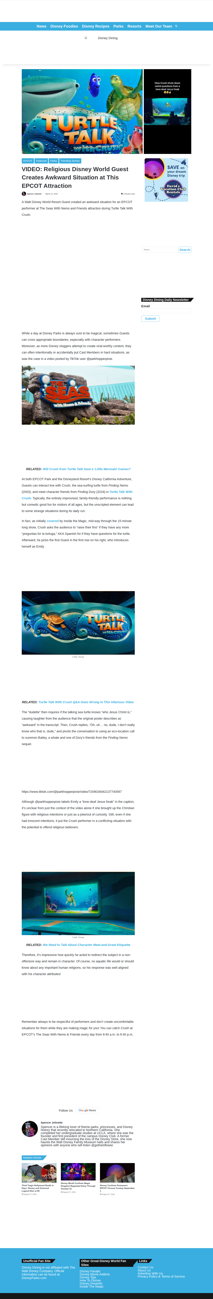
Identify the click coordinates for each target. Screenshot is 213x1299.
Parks (118, 26)
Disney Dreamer (91, 1283)
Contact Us (145, 1267)
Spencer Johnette (34, 194)
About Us (144, 1270)
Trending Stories (70, 160)
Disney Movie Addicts (95, 1274)
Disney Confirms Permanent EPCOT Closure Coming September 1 (117, 1188)
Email (145, 306)
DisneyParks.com (34, 1278)
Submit (150, 318)
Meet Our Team (158, 26)
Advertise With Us (150, 1273)
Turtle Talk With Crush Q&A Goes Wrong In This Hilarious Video (87, 702)
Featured (41, 160)
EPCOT (27, 160)
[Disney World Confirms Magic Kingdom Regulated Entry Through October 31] (78, 1171)
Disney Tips (88, 1277)
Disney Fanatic (90, 1271)
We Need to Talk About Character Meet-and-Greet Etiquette (86, 945)
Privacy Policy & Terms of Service (161, 1276)
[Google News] (87, 1110)
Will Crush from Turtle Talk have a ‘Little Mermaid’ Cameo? (87, 469)
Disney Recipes (95, 26)
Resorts (134, 26)
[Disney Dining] (106, 47)
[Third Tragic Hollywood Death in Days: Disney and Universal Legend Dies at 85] (39, 1173)
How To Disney (90, 1280)
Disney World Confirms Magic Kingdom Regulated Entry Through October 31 (78, 1186)
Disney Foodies (64, 26)
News (41, 26)
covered (53, 521)
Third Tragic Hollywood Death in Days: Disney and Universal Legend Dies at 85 (38, 1188)
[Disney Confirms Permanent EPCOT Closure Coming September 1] (117, 1173)
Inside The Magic (92, 1286)
